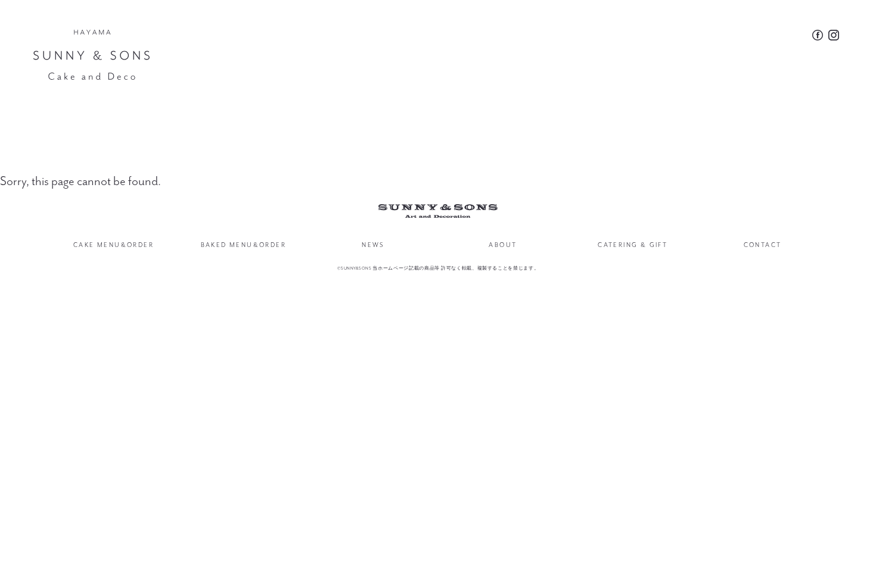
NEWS (373, 245)
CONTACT (763, 245)
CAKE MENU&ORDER (113, 245)
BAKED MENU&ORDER (243, 245)
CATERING (632, 245)
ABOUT (503, 245)
